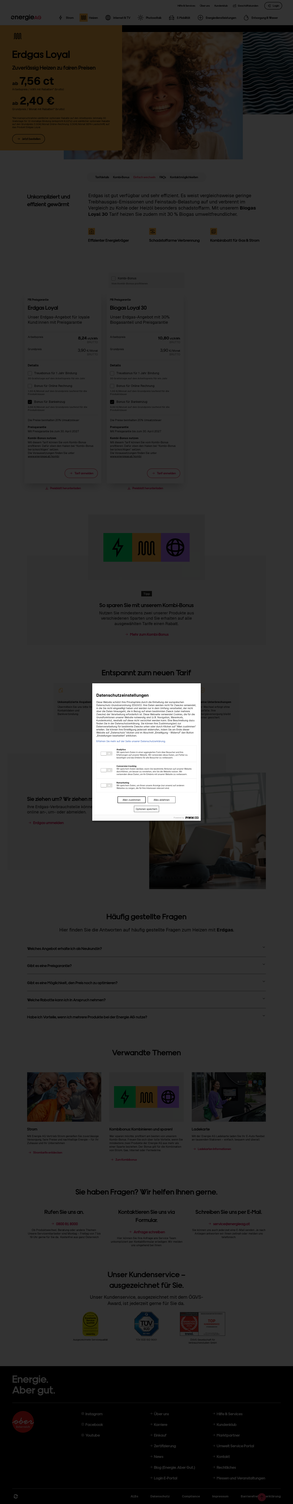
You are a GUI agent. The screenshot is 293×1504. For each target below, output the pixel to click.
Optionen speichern (146, 808)
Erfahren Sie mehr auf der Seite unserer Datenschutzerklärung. (131, 741)
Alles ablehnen (162, 799)
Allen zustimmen (132, 799)
